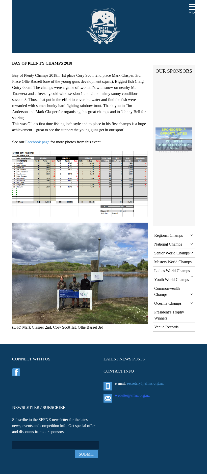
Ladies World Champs (172, 271)
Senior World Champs (172, 253)
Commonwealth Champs (167, 291)
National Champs (168, 244)
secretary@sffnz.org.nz (145, 383)
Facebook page (37, 142)
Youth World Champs (171, 279)
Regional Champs (168, 235)
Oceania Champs (168, 303)
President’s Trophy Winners (169, 315)
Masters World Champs (173, 262)
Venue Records (166, 327)
